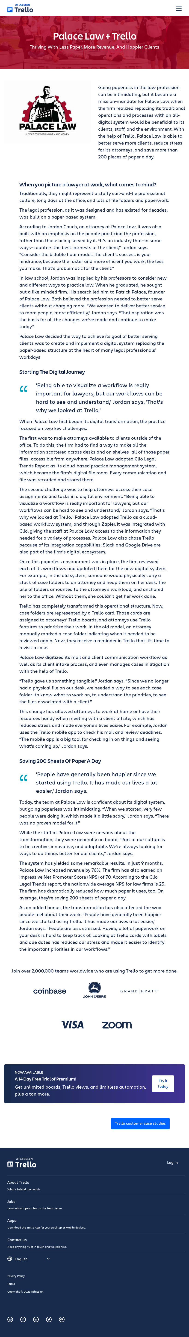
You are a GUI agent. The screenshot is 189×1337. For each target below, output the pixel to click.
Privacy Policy (16, 1276)
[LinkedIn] (36, 1319)
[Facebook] (23, 1319)
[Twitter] (49, 1319)
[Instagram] (10, 1319)
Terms (11, 1283)
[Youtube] (62, 1319)
